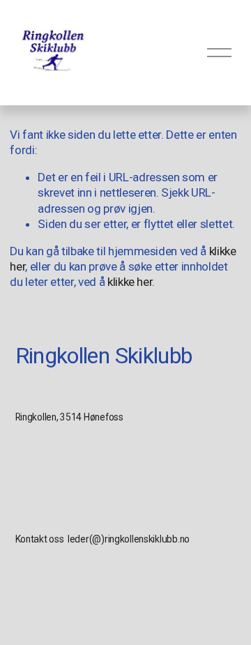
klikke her (130, 282)
